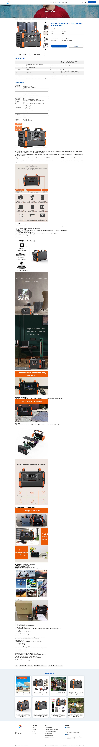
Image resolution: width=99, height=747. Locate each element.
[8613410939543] (18, 733)
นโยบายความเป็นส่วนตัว (19, 745)
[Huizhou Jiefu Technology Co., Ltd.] (8, 2)
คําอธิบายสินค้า (37, 54)
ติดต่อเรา (66, 2)
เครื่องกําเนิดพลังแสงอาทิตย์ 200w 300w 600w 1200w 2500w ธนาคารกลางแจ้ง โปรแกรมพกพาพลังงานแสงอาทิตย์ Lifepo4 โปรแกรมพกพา (58, 693)
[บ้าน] (20, 727)
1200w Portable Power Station (40, 665)
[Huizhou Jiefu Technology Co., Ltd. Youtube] (16, 733)
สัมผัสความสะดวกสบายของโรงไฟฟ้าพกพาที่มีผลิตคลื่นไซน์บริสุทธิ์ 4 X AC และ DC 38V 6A (40, 715)
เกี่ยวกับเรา (55, 2)
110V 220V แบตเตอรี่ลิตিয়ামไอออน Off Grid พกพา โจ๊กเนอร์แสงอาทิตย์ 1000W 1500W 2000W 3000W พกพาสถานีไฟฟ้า (76, 693)
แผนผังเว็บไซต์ (25, 745)
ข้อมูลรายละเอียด (22, 54)
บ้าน (51, 2)
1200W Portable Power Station (26, 665)
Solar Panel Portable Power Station (55, 665)
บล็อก (63, 2)
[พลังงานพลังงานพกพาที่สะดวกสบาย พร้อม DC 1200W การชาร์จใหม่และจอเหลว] (28, 35)
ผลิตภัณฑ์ (59, 2)
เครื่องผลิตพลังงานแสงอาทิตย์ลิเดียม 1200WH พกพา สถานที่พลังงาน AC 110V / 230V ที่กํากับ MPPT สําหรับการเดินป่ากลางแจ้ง (23, 715)
